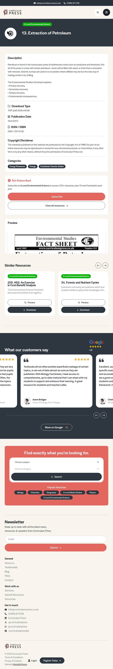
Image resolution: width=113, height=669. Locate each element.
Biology (20, 492)
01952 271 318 (73, 3)
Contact (9, 580)
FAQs (7, 575)
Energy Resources (17, 166)
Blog (7, 571)
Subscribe (57, 196)
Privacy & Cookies (13, 660)
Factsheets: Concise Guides (52, 166)
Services (9, 590)
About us (9, 563)
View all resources (55, 205)
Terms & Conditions (14, 657)
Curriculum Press (17, 618)
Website (16, 664)
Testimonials (11, 567)
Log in (34, 660)
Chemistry (35, 492)
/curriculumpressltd (18, 630)
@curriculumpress (18, 622)
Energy (33, 166)
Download (31, 309)
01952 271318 (16, 613)
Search (58, 476)
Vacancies (10, 599)
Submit (54, 547)
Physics (92, 492)
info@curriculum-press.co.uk (49, 3)
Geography (51, 492)
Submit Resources (14, 594)
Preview (31, 302)
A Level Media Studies (72, 492)
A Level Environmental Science (37, 24)
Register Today (50, 660)
